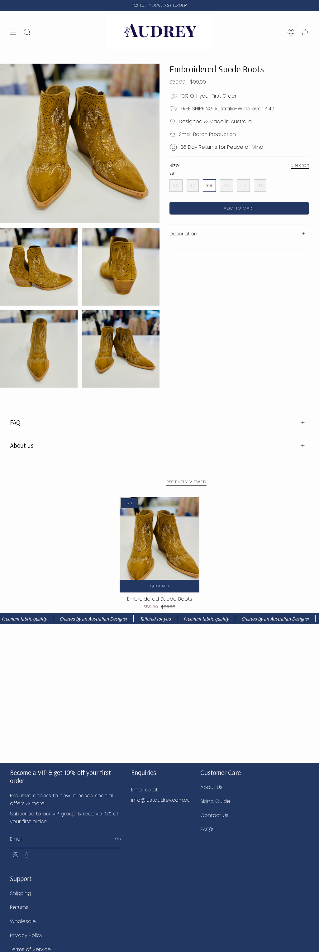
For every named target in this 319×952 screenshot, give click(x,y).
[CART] (305, 32)
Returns (19, 907)
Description (183, 233)
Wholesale (23, 921)
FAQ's (206, 829)
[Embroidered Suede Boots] (159, 544)
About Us (211, 787)
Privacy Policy (26, 935)
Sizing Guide (215, 801)
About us (22, 445)
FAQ (15, 422)
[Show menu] (13, 32)
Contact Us (214, 815)
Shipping (20, 893)
